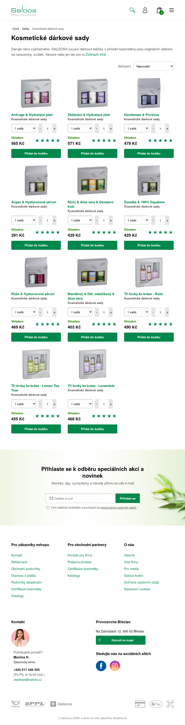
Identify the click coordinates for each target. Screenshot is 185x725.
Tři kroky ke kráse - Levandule (91, 385)
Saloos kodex (133, 575)
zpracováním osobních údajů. (119, 507)
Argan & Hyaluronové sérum (33, 201)
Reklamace (19, 562)
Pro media (131, 568)
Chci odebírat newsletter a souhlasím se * (95, 507)
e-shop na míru (90, 718)
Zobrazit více (96, 54)
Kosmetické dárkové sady (29, 119)
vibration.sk (120, 718)
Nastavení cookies (137, 589)
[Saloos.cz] (27, 10)
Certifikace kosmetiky (26, 589)
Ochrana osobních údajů (141, 582)
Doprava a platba (23, 575)
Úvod (15, 28)
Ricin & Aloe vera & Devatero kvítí (90, 204)
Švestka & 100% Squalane (144, 201)
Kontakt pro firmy (80, 555)
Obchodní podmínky (25, 568)
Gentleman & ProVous (141, 114)
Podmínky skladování (26, 582)
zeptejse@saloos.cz (28, 679)
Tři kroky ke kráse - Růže (143, 293)
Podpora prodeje (80, 562)
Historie (129, 555)
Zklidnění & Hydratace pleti (89, 114)
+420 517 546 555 (27, 670)
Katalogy (17, 595)
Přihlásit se (128, 498)
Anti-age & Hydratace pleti (32, 114)
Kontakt (16, 555)
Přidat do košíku (36, 153)
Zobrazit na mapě (122, 640)
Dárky (25, 28)
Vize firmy (131, 562)
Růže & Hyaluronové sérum (33, 293)
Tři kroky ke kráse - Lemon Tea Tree (35, 388)
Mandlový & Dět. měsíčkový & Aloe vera (91, 296)
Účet (145, 10)
